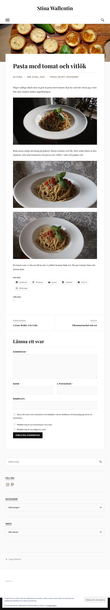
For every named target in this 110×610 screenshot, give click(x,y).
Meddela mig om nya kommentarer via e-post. (34, 425)
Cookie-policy (52, 606)
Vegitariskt (72, 77)
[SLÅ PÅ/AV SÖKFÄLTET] (102, 20)
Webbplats (19, 399)
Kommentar (20, 352)
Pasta (54, 77)
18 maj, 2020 (38, 77)
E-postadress (65, 384)
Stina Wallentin (55, 8)
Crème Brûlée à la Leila (25, 325)
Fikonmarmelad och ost (84, 325)
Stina (19, 77)
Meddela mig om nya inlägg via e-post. (31, 429)
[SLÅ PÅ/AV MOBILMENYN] (8, 20)
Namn (17, 384)
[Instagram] (8, 484)
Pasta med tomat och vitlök (49, 66)
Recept (61, 77)
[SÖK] (100, 462)
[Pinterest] (12, 484)
